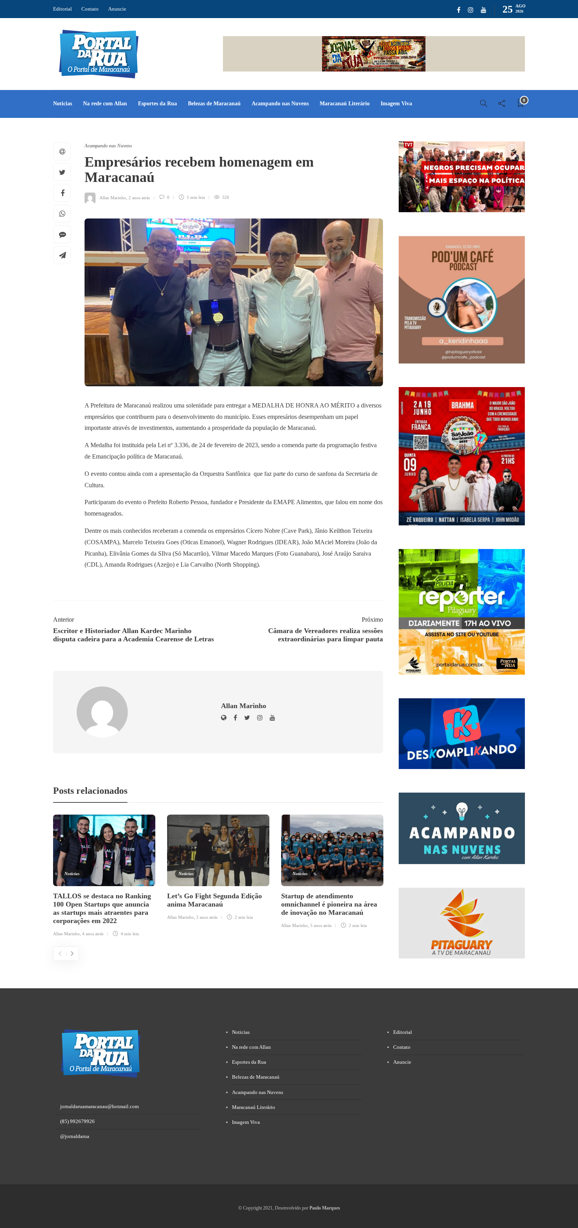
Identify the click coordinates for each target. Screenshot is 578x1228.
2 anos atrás (139, 197)
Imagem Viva (396, 103)
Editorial (62, 9)
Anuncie (117, 9)
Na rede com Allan (105, 103)
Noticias (62, 103)
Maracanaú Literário (345, 103)
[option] (104, 877)
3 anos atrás (206, 917)
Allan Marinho (112, 197)
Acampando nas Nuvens (280, 103)
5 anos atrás (320, 925)
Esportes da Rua (157, 103)
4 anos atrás (92, 933)
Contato (90, 9)
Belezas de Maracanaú (214, 103)
